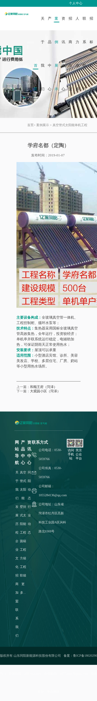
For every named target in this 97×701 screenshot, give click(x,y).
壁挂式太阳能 (23, 515)
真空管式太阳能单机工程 (70, 125)
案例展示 (42, 125)
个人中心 (76, 3)
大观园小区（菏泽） (45, 391)
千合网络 (53, 692)
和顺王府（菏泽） (43, 387)
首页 (30, 125)
